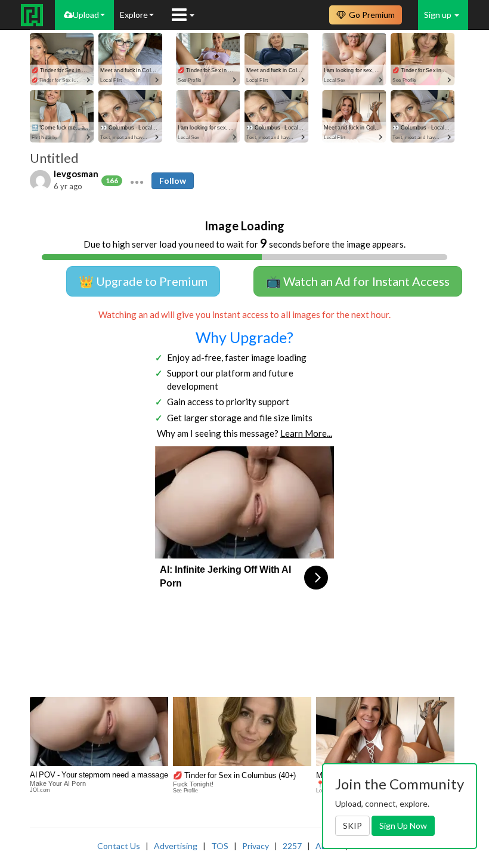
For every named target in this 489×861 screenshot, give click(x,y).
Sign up (438, 15)
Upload (86, 15)
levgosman (76, 173)
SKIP (352, 825)
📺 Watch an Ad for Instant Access (358, 281)
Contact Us (118, 846)
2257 (292, 846)
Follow (172, 180)
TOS (219, 846)
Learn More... (306, 433)
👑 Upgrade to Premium (143, 281)
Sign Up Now (403, 825)
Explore (134, 15)
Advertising (175, 846)
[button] (137, 181)
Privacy (255, 846)
